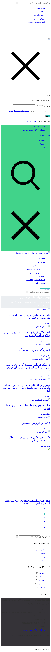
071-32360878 (39, 126)
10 (44, 528)
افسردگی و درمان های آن (34, 350)
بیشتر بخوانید (45, 323)
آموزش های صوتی (38, 19)
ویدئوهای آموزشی (39, 15)
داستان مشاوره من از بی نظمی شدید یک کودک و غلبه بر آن (27, 316)
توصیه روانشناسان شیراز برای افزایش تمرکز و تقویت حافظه (27, 501)
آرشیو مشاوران (40, 549)
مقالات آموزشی (39, 11)
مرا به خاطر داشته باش (39, 111)
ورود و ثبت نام (45, 288)
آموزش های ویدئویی (34, 269)
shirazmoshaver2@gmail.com (34, 130)
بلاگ (43, 147)
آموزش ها (41, 262)
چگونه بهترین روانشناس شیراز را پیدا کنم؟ (28, 407)
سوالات (42, 587)
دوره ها (42, 144)
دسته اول (42, 573)
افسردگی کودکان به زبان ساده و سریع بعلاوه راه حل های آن (27, 334)
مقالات (43, 553)
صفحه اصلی (41, 8)
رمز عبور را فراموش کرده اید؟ (19, 111)
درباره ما (42, 276)
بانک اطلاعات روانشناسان (36, 22)
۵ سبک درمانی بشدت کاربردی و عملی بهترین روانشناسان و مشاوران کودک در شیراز (26, 367)
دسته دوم (42, 580)
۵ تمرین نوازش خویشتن (36, 422)
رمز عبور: (42, 106)
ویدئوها (43, 557)
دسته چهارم (41, 576)
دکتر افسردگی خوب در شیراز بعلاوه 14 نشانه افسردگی (26, 439)
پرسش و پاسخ (40, 283)
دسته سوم (41, 584)
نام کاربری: (41, 100)
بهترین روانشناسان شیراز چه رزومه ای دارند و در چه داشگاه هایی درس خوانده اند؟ (26, 387)
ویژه (43, 560)
